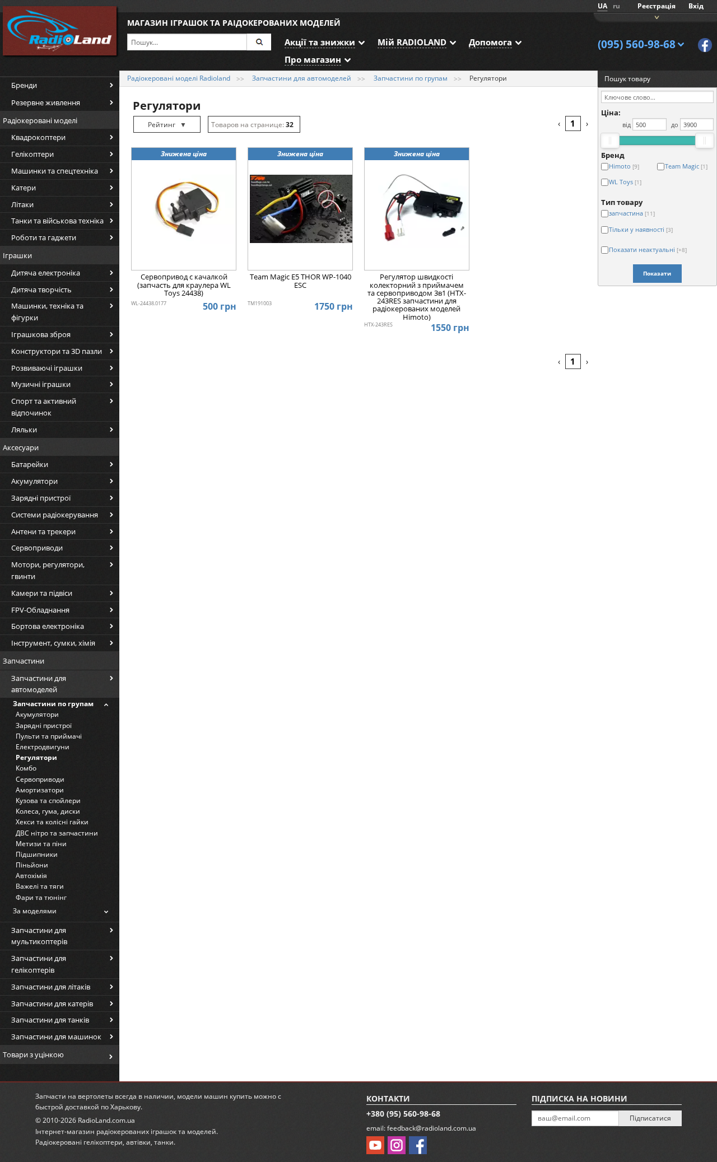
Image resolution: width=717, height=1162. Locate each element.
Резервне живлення (45, 102)
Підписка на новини (579, 1098)
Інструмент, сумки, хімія (53, 643)
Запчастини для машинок (56, 1037)
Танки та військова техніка (57, 221)
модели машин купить (214, 1096)
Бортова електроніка (47, 626)
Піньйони (32, 865)
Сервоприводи (37, 548)
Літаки (22, 204)
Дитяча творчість (41, 289)
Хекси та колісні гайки (52, 822)
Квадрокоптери (38, 137)
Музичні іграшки (41, 384)
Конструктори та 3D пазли (56, 351)
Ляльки (24, 429)
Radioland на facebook (705, 45)
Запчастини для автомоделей (38, 684)
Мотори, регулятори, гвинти (48, 570)
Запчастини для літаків (50, 987)
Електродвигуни (42, 747)
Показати (657, 273)
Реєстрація (656, 6)
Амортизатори (40, 790)
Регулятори (36, 757)
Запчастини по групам (53, 703)
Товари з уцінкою (33, 1054)
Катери (23, 188)
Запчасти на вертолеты (74, 1096)
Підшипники (37, 854)
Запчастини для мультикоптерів (39, 936)
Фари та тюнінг (41, 897)
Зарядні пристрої (41, 498)
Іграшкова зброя (41, 334)
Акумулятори (34, 481)
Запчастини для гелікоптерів (38, 964)
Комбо (26, 768)
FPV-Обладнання (40, 610)
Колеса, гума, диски (48, 811)
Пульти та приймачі (49, 736)
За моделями (35, 911)
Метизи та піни (41, 843)
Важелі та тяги (40, 886)
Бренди (24, 85)
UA (602, 6)
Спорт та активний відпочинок (43, 407)
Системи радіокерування (54, 515)
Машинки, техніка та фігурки (47, 312)
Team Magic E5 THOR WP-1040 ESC (300, 281)
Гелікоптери (32, 154)
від (626, 124)
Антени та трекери (43, 531)
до (674, 124)
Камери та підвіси (41, 593)
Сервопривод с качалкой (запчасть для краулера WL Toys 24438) (184, 285)
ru (616, 6)
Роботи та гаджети (43, 237)
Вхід (696, 6)
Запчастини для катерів (52, 1003)
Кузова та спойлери (48, 800)
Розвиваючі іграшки (46, 368)
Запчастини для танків (50, 1020)
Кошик (655, 16)
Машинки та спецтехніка (54, 171)
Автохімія (31, 875)
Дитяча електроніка (45, 273)
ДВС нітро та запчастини (57, 833)
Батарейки (29, 464)
